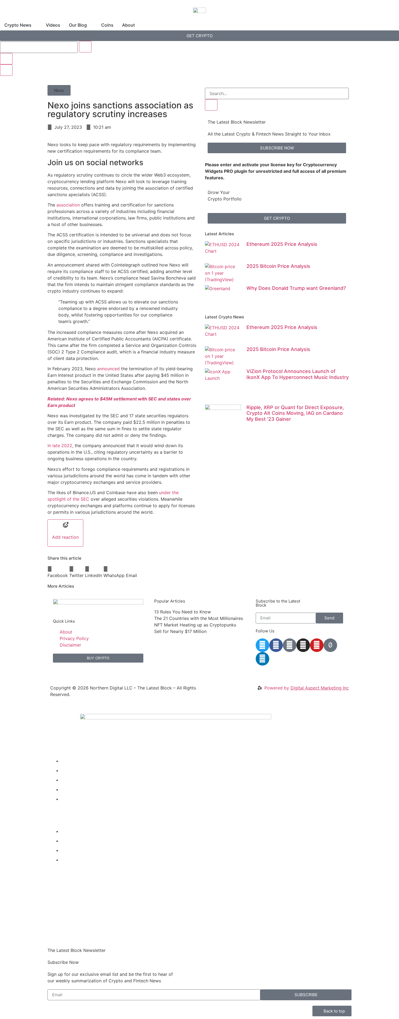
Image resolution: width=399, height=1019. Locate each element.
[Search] (211, 105)
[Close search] (6, 58)
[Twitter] (262, 645)
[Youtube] (317, 645)
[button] (59, 90)
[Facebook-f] (276, 645)
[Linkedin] (262, 659)
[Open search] (6, 70)
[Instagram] (303, 645)
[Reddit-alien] (289, 645)
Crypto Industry (77, 841)
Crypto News (74, 761)
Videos (68, 770)
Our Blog (70, 780)
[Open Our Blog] (90, 25)
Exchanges (72, 850)
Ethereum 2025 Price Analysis (281, 244)
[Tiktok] (330, 645)
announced (109, 368)
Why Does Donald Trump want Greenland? (296, 288)
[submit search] (85, 46)
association (68, 205)
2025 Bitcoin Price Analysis (278, 266)
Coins (67, 789)
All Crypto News (82, 860)
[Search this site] (39, 47)
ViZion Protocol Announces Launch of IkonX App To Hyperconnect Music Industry (297, 374)
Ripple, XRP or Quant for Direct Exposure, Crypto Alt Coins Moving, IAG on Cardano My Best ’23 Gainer (295, 413)
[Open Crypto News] (35, 25)
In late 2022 (59, 445)
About (67, 799)
